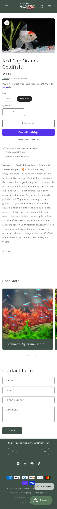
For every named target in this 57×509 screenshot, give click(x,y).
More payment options (28, 140)
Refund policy (26, 493)
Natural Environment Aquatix (27, 489)
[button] (6, 6)
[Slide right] (35, 355)
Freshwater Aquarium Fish (23, 344)
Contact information (30, 502)
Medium (24, 99)
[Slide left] (21, 355)
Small (10, 99)
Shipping (5, 78)
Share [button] (9, 251)
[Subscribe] (45, 451)
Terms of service (22, 497)
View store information (17, 156)
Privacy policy (41, 493)
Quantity (6, 106)
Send (12, 430)
